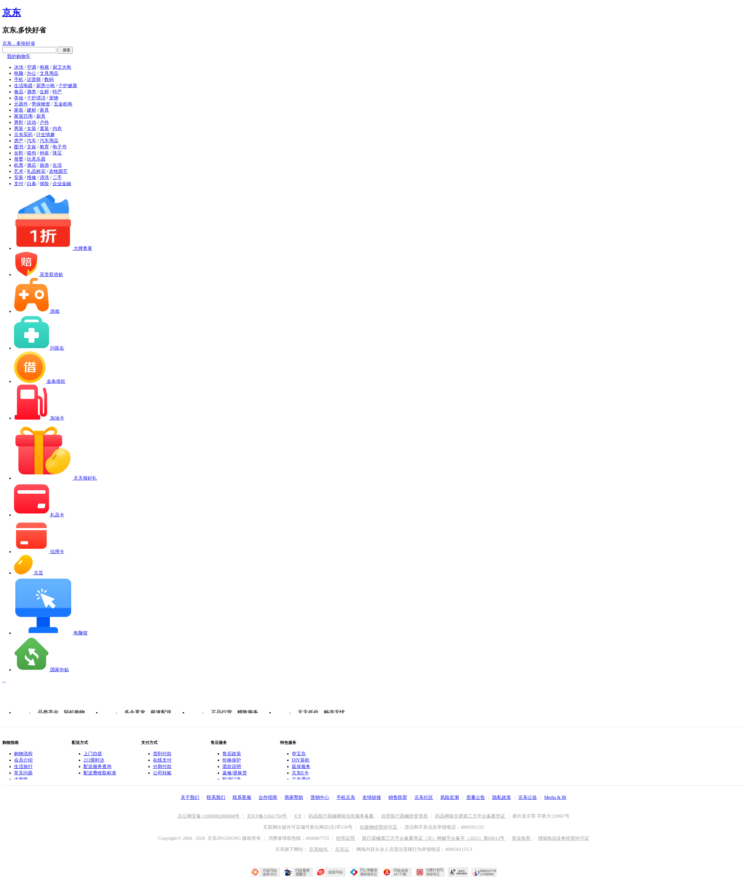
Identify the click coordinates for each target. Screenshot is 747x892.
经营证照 (346, 838)
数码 (49, 79)
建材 (31, 110)
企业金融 (62, 183)
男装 (18, 128)
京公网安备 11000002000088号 (209, 816)
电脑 (18, 73)
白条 (31, 183)
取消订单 (231, 779)
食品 (18, 91)
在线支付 (162, 760)
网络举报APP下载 (397, 872)
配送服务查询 (97, 766)
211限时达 (93, 760)
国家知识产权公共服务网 (484, 872)
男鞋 (18, 122)
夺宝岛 (299, 753)
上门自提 (92, 753)
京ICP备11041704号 (267, 816)
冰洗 (18, 67)
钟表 (44, 152)
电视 (44, 67)
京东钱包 (319, 849)
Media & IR (555, 797)
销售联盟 (397, 797)
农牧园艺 (58, 171)
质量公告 (475, 797)
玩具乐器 (36, 159)
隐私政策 (501, 797)
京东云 (342, 849)
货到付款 (162, 753)
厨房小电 (45, 85)
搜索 (65, 50)
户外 (44, 122)
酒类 (31, 91)
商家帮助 (294, 797)
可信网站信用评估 (265, 872)
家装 (18, 110)
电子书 (60, 146)
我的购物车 (18, 56)
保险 (44, 183)
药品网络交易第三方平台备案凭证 (470, 816)
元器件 (21, 103)
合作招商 (268, 797)
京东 (11, 12)
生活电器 (23, 85)
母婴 (18, 159)
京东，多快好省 (18, 43)
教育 (44, 146)
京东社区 (423, 797)
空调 (31, 67)
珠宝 (57, 152)
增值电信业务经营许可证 (563, 838)
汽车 (31, 140)
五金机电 (63, 103)
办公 (31, 73)
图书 (18, 146)
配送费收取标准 (99, 772)
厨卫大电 (62, 67)
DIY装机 (301, 760)
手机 (18, 79)
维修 (31, 177)
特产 (57, 91)
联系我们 (216, 797)
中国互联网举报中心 (364, 872)
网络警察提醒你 (298, 872)
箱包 (31, 152)
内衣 (57, 128)
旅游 (44, 165)
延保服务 (301, 766)
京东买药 (23, 134)
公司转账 (162, 772)
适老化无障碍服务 (458, 872)
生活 (57, 165)
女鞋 (18, 152)
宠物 (53, 97)
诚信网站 (331, 872)
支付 (18, 183)
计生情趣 (45, 134)
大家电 (21, 779)
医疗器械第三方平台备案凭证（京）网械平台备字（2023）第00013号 (434, 838)
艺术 (18, 171)
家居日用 (23, 116)
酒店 (31, 165)
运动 (31, 122)
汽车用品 (49, 140)
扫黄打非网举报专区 (430, 872)
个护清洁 (36, 97)
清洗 (44, 177)
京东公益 (527, 797)
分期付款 (162, 766)
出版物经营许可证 (379, 827)
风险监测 (449, 797)
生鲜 (44, 91)
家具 (44, 110)
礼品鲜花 (36, 171)
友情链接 (371, 797)
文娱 (31, 146)
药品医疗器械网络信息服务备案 (341, 816)
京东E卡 (300, 772)
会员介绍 (23, 760)
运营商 (34, 79)
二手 (57, 177)
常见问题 (23, 772)
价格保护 (231, 760)
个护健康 (67, 85)
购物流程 (23, 753)
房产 (18, 140)
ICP (298, 816)
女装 (31, 128)
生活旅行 (23, 766)
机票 (18, 165)
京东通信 (301, 779)
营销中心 (319, 797)
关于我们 (190, 797)
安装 (18, 177)
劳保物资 (41, 103)
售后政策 (231, 753)
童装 (44, 128)
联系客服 (242, 797)
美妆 (18, 97)
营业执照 (522, 838)
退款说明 (231, 766)
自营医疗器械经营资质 (405, 816)
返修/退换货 (234, 772)
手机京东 (345, 797)
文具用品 (49, 73)
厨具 (41, 116)
